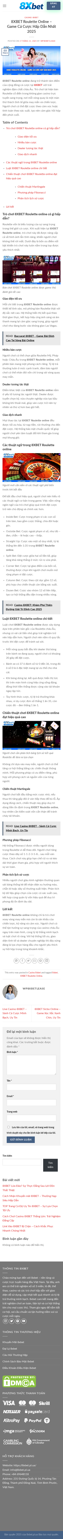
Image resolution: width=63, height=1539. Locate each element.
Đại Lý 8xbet (10, 1348)
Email (10, 1096)
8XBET (38, 85)
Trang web (12, 1112)
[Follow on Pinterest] (17, 1321)
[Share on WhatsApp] (16, 961)
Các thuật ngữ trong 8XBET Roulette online (31, 162)
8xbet (55, 973)
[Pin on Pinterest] (40, 961)
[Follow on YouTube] (24, 1321)
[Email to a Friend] (34, 961)
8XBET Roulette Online (31, 976)
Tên (9, 1081)
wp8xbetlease (47, 41)
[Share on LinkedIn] (46, 961)
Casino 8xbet (32, 17)
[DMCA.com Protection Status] (19, 1381)
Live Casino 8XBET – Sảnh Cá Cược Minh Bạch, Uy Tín (15, 1013)
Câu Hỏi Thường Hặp (15, 1355)
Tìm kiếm (7, 1156)
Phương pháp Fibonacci (32, 192)
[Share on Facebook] (22, 961)
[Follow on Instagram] (5, 1321)
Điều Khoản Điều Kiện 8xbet (19, 1368)
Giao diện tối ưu (27, 136)
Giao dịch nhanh (27, 154)
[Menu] (5, 6)
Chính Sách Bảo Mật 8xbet (18, 1361)
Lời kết (10, 206)
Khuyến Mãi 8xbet (13, 1342)
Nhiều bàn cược (27, 142)
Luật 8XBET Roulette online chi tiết (26, 168)
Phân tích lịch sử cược (31, 198)
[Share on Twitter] (28, 961)
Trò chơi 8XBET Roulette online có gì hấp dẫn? (33, 128)
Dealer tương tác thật (30, 148)
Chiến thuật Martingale (31, 186)
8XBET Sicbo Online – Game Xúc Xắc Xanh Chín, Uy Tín (47, 1013)
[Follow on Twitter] (11, 1321)
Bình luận (12, 1052)
